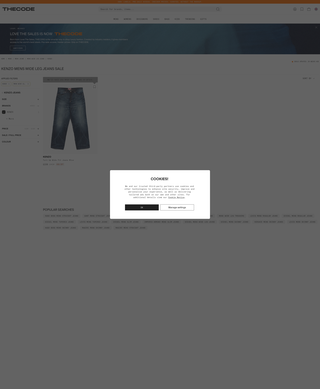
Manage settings (177, 207)
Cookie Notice (176, 197)
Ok (142, 207)
